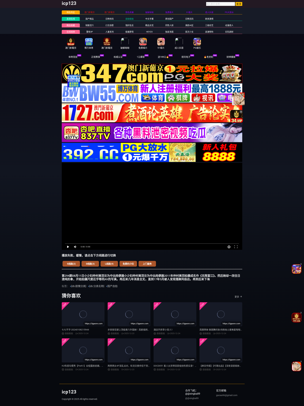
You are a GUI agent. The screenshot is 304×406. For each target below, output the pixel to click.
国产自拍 (112, 286)
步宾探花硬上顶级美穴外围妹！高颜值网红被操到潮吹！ (135, 329)
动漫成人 (229, 25)
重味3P (89, 32)
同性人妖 (169, 25)
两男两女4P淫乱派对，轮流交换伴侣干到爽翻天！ (132, 365)
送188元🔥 (163, 57)
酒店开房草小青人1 (163, 329)
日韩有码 (109, 19)
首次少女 (189, 32)
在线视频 (71, 32)
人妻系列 (109, 32)
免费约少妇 (128, 263)
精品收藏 (71, 25)
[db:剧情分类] (78, 286)
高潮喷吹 (209, 32)
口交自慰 (109, 25)
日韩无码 (189, 19)
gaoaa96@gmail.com (226, 395)
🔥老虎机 (208, 57)
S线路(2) (71, 263)
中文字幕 (149, 19)
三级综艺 (209, 25)
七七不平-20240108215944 (75, 329)
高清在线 (71, 19)
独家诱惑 (169, 32)
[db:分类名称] (96, 286)
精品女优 (149, 25)
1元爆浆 (141, 57)
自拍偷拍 (129, 19)
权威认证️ (118, 57)
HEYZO (149, 32)
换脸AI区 (189, 25)
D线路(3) (90, 263)
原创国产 (169, 19)
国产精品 (90, 19)
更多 (237, 296)
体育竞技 (73, 57)
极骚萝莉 (129, 32)
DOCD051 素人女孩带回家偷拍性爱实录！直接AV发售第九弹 (183, 365)
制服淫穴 (90, 25)
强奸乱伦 (129, 25)
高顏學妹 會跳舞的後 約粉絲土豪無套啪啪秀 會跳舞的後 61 (228, 329)
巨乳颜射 (229, 32)
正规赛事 (95, 57)
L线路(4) (109, 263)
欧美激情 (209, 19)
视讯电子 (185, 57)
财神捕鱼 (231, 57)
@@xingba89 (192, 398)
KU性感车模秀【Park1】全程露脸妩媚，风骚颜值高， (88, 365)
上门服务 (147, 263)
